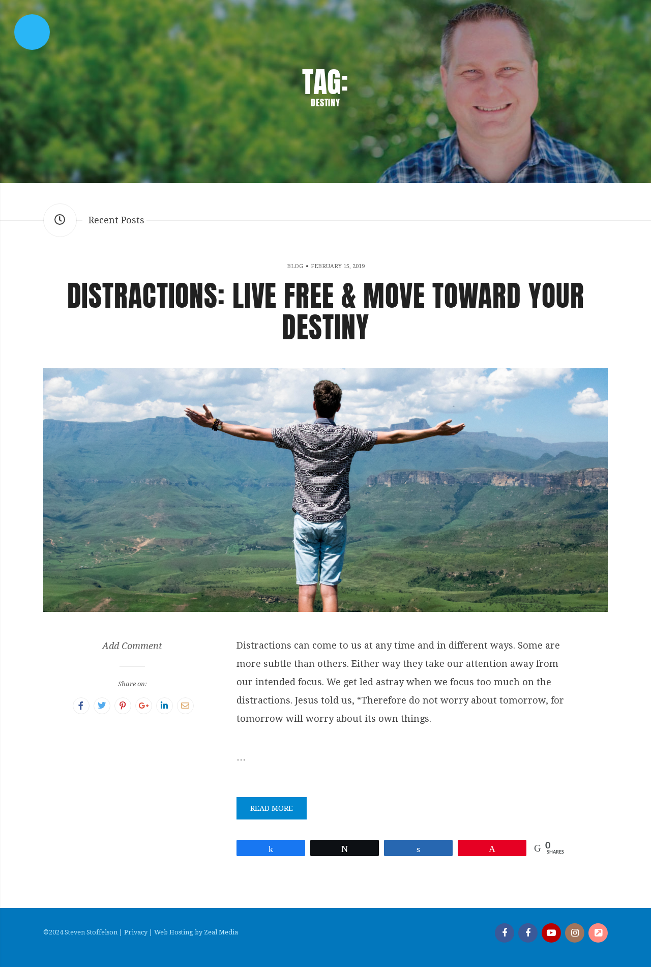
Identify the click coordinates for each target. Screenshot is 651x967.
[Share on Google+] (143, 705)
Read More (271, 808)
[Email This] (185, 705)
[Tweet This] (102, 705)
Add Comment (132, 645)
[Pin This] (122, 705)
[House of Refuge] (598, 933)
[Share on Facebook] (81, 705)
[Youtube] (551, 933)
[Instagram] (574, 933)
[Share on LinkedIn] (164, 705)
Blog (295, 266)
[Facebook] (504, 933)
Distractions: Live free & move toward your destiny (325, 311)
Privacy (135, 932)
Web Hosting (173, 932)
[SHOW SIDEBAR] (32, 32)
